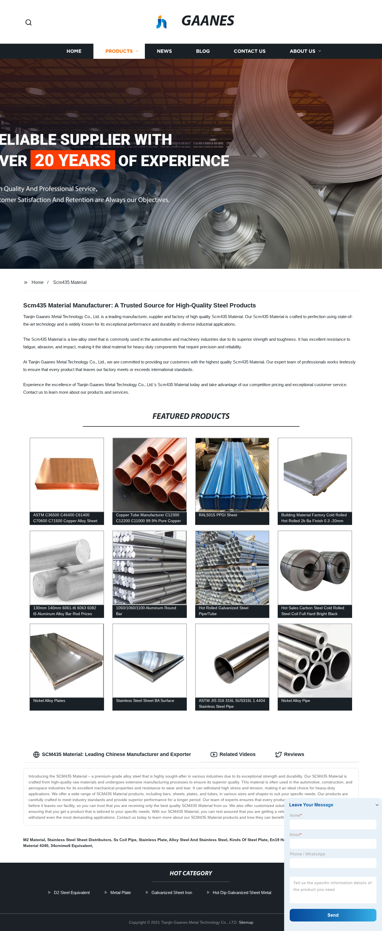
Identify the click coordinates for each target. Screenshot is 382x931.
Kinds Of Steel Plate (249, 839)
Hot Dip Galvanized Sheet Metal (242, 892)
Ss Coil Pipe (125, 839)
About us (302, 51)
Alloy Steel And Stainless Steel (198, 839)
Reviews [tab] (294, 754)
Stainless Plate (153, 839)
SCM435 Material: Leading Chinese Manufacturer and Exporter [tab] (116, 754)
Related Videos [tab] (238, 754)
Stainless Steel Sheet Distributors (79, 839)
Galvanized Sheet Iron (171, 892)
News (164, 51)
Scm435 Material (70, 282)
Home (74, 51)
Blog (203, 51)
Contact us (250, 51)
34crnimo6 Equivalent (71, 845)
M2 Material (34, 839)
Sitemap (246, 922)
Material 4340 (35, 845)
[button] (28, 22)
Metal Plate (120, 892)
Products (119, 51)
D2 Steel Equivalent (71, 892)
